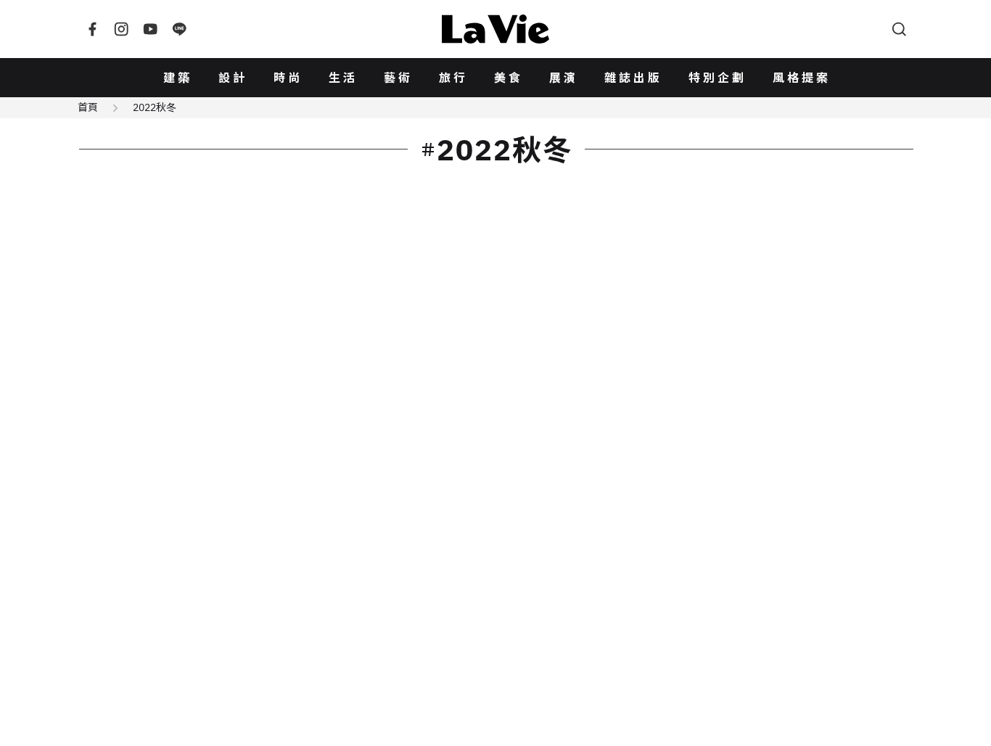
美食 (508, 77)
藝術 (398, 77)
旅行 (453, 77)
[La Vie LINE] (179, 29)
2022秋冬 (154, 107)
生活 (343, 77)
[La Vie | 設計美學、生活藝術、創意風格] (495, 29)
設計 (232, 77)
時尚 (288, 77)
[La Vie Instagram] (121, 29)
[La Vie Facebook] (92, 29)
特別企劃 (717, 77)
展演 (563, 77)
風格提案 (802, 77)
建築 (177, 77)
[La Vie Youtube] (150, 29)
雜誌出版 (633, 77)
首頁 (88, 107)
